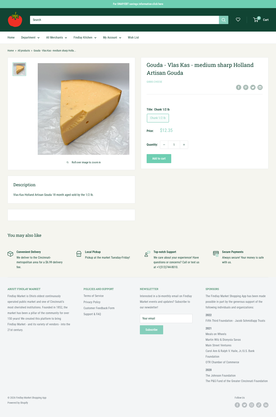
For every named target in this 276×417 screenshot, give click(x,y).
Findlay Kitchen (83, 37)
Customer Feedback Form (99, 308)
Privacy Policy (92, 302)
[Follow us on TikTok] (258, 405)
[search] (124, 20)
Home (11, 37)
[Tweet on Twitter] (253, 87)
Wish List (133, 37)
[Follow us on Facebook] (237, 405)
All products (24, 50)
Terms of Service (94, 296)
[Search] (223, 20)
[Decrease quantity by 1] (164, 145)
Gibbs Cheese (154, 81)
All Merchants (54, 37)
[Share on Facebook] (238, 87)
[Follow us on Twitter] (244, 405)
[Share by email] (260, 87)
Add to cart (159, 158)
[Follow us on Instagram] (251, 405)
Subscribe (152, 329)
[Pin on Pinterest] (245, 87)
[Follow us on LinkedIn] (265, 405)
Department (28, 37)
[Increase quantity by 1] (184, 145)
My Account (110, 37)
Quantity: (152, 144)
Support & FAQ (92, 314)
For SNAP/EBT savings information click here (138, 4)
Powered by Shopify (18, 402)
